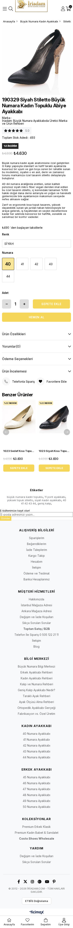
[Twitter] (25, 882)
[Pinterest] (54, 882)
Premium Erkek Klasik (36, 826)
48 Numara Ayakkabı (36, 795)
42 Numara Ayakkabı (36, 745)
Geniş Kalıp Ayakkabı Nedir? (36, 690)
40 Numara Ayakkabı (36, 733)
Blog (36, 646)
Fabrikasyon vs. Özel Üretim (36, 713)
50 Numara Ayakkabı (36, 806)
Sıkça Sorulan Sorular (36, 623)
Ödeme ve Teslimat (36, 573)
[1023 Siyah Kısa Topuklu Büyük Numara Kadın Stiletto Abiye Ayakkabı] (54, 423)
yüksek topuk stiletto (20, 500)
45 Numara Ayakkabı (36, 777)
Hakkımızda (36, 599)
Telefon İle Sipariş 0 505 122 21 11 (36, 634)
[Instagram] (32, 882)
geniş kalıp (44, 503)
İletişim (36, 567)
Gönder (5, 518)
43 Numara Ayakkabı (36, 751)
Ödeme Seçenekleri (17, 359)
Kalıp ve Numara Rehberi (36, 684)
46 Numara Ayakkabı (36, 783)
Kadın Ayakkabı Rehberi (37, 678)
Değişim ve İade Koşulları (36, 617)
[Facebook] (19, 882)
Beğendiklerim (36, 544)
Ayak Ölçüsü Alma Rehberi (36, 702)
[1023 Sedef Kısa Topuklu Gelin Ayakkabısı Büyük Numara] (18, 423)
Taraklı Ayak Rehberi (36, 696)
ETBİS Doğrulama (36, 901)
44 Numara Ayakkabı (36, 757)
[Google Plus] (39, 882)
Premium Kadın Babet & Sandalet (36, 832)
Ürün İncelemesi (14, 371)
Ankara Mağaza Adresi (36, 611)
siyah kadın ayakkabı (48, 500)
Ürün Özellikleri (14, 334)
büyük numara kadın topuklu (25, 497)
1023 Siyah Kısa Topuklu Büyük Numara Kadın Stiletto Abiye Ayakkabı (54, 450)
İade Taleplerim (36, 549)
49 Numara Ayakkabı (36, 801)
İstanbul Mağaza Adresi (36, 605)
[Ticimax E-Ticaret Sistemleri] (36, 912)
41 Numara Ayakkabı (36, 739)
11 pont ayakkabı (55, 497)
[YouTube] (47, 882)
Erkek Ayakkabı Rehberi (36, 672)
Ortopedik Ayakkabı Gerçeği (36, 707)
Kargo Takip (36, 555)
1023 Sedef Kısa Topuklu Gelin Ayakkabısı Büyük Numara (18, 450)
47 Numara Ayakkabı (36, 789)
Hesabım (36, 561)
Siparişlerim (36, 538)
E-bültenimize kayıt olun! (15, 510)
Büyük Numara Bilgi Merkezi (36, 666)
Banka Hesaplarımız (37, 579)
